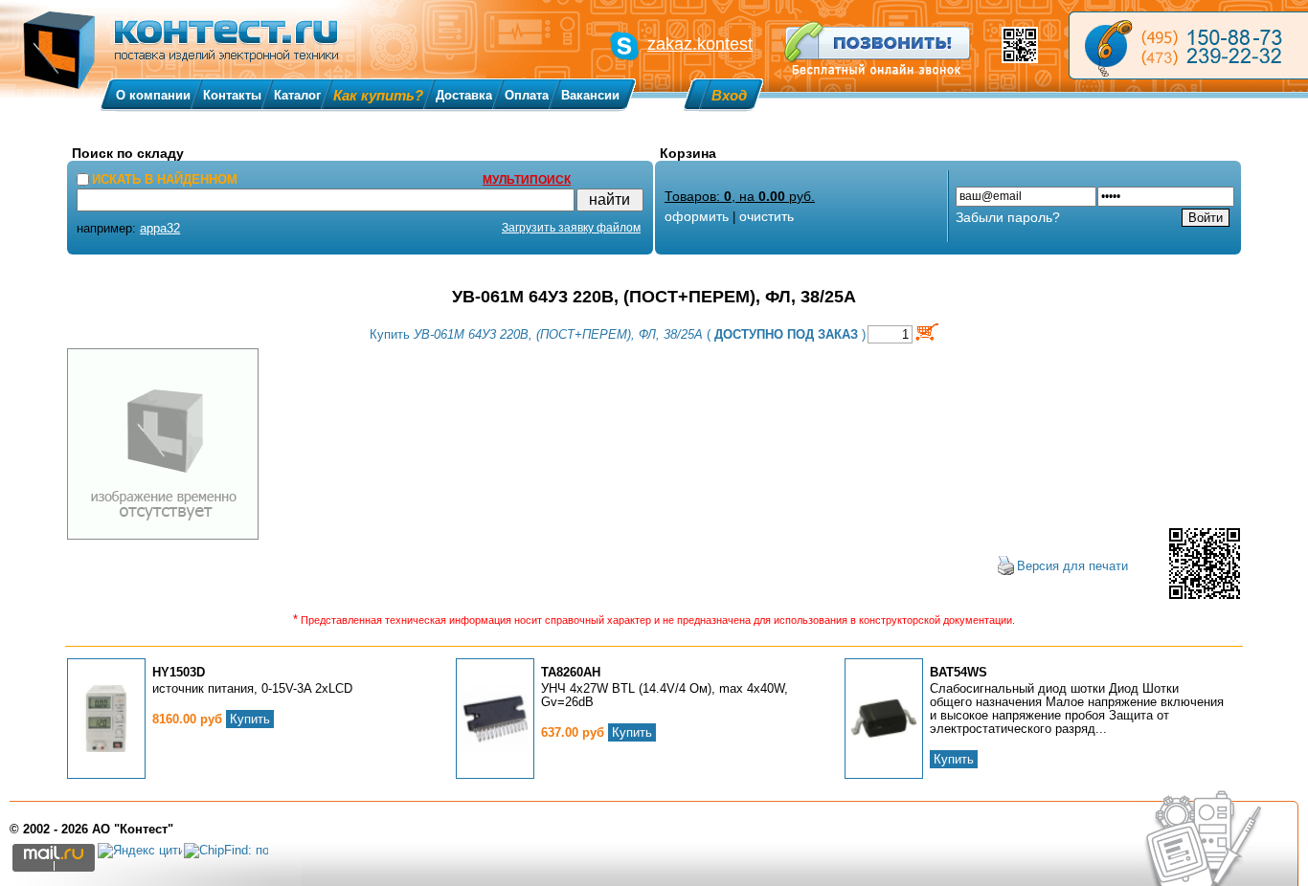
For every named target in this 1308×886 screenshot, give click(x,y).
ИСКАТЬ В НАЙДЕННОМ (164, 179)
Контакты (232, 95)
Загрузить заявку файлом (571, 227)
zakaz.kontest (700, 44)
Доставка (464, 95)
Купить (250, 719)
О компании (153, 95)
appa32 (160, 228)
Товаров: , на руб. (740, 196)
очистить (766, 216)
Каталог (297, 95)
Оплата (527, 95)
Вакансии (590, 95)
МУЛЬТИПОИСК (527, 180)
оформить (697, 216)
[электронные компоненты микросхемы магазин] (1188, 45)
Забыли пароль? (1008, 217)
